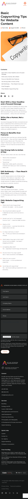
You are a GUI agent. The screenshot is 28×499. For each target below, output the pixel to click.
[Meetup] (17, 493)
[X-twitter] (8, 96)
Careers (3, 433)
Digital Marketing (6, 425)
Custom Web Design (6, 409)
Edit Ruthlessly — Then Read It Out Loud (12, 84)
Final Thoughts (5, 86)
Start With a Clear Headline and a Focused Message (12, 73)
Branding (3, 403)
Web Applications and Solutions (9, 411)
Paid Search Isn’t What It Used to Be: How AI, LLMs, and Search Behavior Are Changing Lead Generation (13, 454)
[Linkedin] (2, 493)
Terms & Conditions (15, 486)
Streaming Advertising (7, 417)
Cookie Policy (5, 488)
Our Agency (4, 439)
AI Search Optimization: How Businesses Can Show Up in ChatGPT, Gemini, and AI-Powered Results (13, 463)
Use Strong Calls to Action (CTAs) (10, 81)
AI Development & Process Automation (11, 422)
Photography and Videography (9, 419)
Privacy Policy (5, 486)
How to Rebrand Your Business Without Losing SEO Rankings (13, 457)
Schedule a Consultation (7, 444)
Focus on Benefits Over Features (10, 79)
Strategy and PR (5, 406)
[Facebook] (5, 96)
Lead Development (6, 414)
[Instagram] (12, 96)
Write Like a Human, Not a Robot (10, 76)
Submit (5, 351)
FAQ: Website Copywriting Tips (9, 89)
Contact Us (4, 436)
